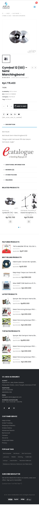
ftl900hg (20, 457)
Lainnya (5, 460)
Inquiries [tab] (9, 180)
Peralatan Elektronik (25, 460)
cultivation (6, 457)
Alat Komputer (7, 453)
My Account (6, 433)
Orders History (7, 428)
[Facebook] (4, 408)
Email (18, 114)
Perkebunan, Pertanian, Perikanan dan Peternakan (17, 464)
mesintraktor (13, 460)
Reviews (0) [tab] (10, 170)
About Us (5, 438)
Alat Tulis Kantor (26, 453)
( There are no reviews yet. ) (19, 77)
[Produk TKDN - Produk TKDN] (6, 6)
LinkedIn (11, 114)
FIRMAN (13, 457)
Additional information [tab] (15, 165)
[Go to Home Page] (3, 13)
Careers (5, 435)
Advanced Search (8, 430)
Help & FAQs (6, 420)
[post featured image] (10, 201)
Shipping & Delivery (8, 425)
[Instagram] (14, 408)
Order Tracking (7, 423)
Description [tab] (10, 124)
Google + (15, 114)
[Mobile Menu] (34, 7)
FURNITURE (28, 457)
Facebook (3, 114)
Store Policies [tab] (11, 175)
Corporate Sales (7, 440)
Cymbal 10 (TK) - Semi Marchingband (15, 213)
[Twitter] (9, 408)
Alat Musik (12, 97)
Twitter (7, 114)
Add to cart (22, 106)
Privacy (4, 443)
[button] (19, 227)
